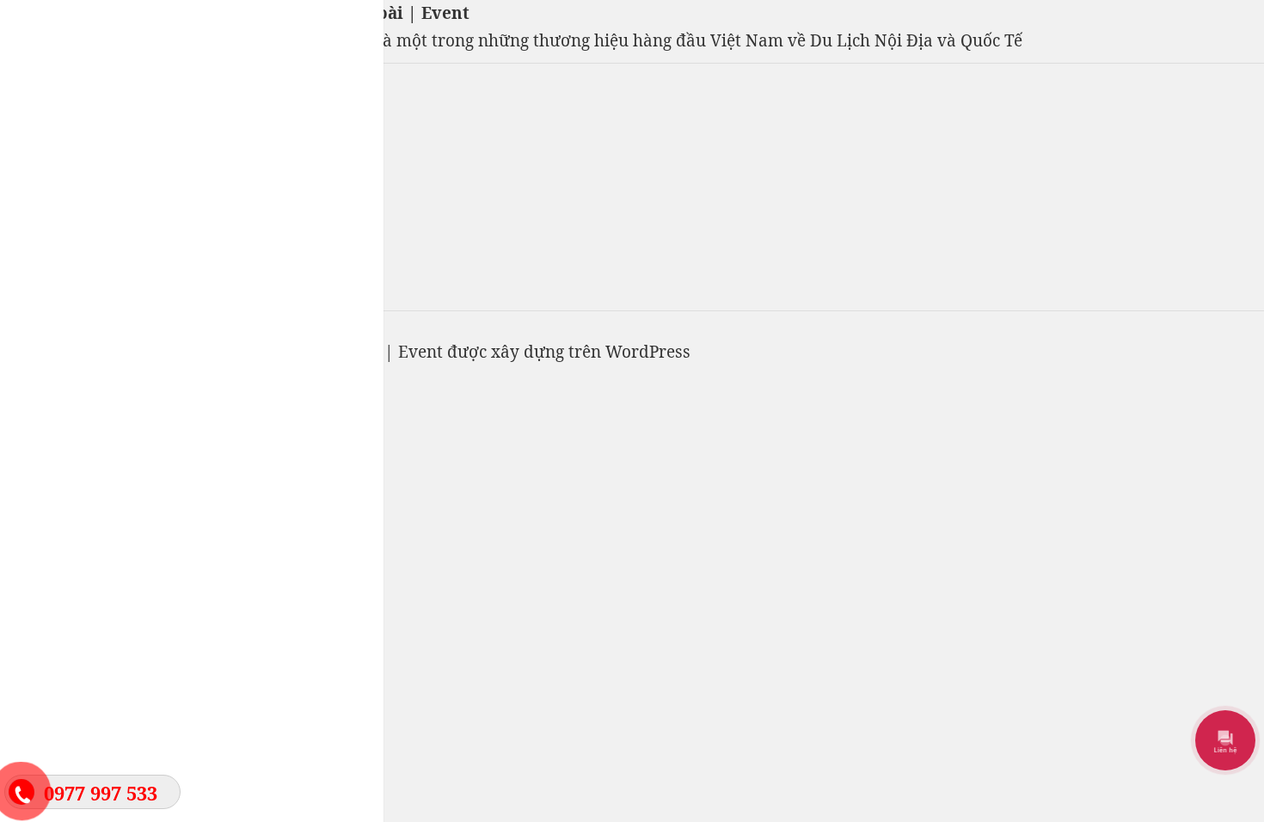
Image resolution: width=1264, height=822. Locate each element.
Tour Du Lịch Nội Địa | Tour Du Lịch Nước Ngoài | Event (234, 13)
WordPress (647, 351)
